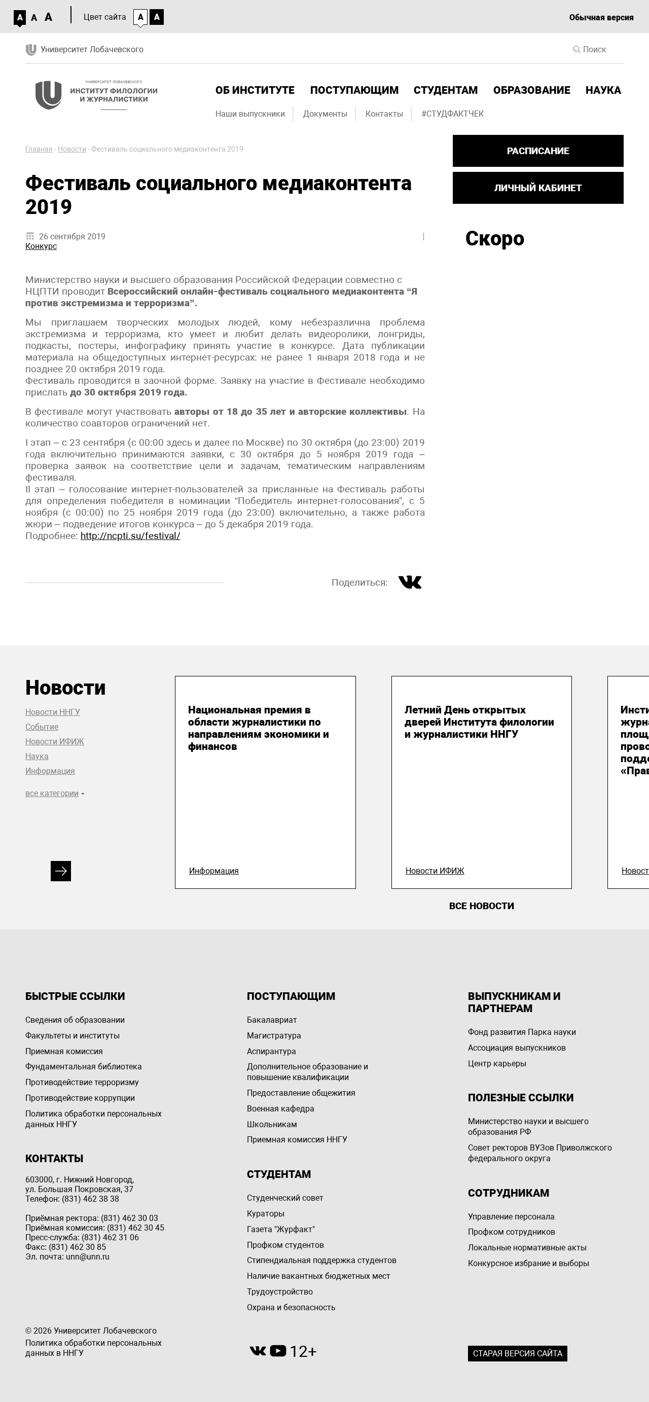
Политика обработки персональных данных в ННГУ (93, 1348)
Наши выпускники (250, 114)
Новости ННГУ (52, 712)
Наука (603, 90)
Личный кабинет (538, 188)
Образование (531, 90)
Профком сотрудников (511, 1232)
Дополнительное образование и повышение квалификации (307, 1072)
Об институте (255, 90)
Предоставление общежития (301, 1093)
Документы (325, 114)
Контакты (384, 114)
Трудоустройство (280, 1292)
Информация (50, 771)
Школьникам (272, 1124)
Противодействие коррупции (80, 1098)
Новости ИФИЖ (54, 741)
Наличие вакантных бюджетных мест (318, 1276)
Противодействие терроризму (82, 1082)
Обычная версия (601, 17)
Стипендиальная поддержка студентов (321, 1260)
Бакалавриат (272, 1020)
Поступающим (354, 90)
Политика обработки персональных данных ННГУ (93, 1119)
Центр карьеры (497, 1063)
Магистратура (274, 1035)
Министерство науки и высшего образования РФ (528, 1127)
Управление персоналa (511, 1216)
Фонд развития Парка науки (522, 1032)
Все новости (481, 906)
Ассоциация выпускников (517, 1048)
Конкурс (41, 246)
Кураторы (265, 1213)
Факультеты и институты (72, 1035)
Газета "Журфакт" (281, 1229)
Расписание (538, 151)
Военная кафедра (280, 1108)
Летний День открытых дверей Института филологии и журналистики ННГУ (479, 722)
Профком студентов (285, 1245)
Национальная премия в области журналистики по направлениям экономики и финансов (258, 728)
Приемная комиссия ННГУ (297, 1139)
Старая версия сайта (517, 1353)
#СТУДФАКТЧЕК (452, 114)
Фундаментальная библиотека (83, 1066)
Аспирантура (271, 1051)
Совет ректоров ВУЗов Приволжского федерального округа (540, 1153)
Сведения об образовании (75, 1020)
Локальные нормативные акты (527, 1247)
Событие (41, 727)
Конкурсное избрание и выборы (528, 1263)
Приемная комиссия (64, 1051)
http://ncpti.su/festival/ (131, 536)
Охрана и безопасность (291, 1307)
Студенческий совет (285, 1198)
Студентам (446, 90)
